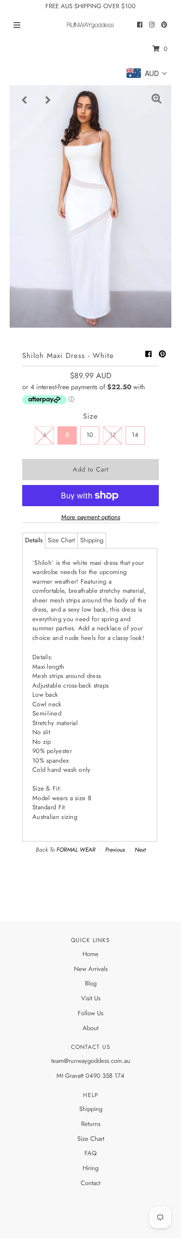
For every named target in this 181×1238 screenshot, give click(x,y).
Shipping (91, 540)
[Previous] (24, 100)
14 (135, 434)
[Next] (48, 100)
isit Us (92, 998)
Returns (90, 1123)
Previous (115, 849)
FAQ (90, 1153)
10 (89, 434)
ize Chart (92, 1138)
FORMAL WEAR (76, 849)
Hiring (90, 1168)
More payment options (90, 517)
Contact (90, 1182)
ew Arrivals (93, 968)
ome (92, 953)
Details (33, 540)
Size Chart (61, 540)
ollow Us (92, 1013)
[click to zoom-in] (156, 100)
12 (113, 434)
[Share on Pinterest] (162, 354)
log (92, 983)
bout (92, 1028)
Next (140, 849)
